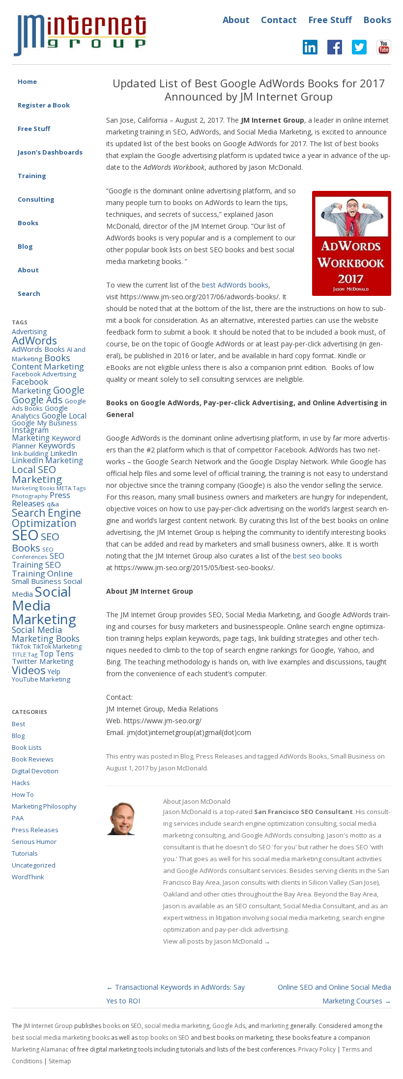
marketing (274, 1026)
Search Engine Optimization (46, 518)
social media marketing (176, 1026)
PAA (18, 818)
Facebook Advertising (44, 373)
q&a (53, 504)
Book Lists (27, 747)
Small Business (352, 756)
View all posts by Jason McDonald (216, 941)
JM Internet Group (48, 1026)
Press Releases (219, 756)
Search (29, 293)
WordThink (28, 876)
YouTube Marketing (41, 679)
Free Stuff (330, 20)
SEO (25, 535)
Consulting (36, 199)
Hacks (21, 782)
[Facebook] (329, 49)
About (236, 20)
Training (32, 175)
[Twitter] (354, 49)
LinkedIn (63, 453)
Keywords (56, 445)
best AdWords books (235, 284)
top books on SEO (164, 1037)
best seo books (317, 555)
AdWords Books (303, 756)
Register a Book (44, 105)
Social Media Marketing (44, 605)
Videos (29, 670)
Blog (25, 246)
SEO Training (38, 560)
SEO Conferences (33, 553)
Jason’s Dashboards (50, 152)
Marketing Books (33, 488)
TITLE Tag (24, 654)
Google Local (64, 415)
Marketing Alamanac (40, 1049)
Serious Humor (34, 841)
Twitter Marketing (43, 661)
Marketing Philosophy (44, 806)
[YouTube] (379, 49)
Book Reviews (33, 759)
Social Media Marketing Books (46, 634)
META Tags (71, 488)
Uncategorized (34, 865)
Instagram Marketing (31, 433)
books (111, 1026)
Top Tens (56, 653)
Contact (279, 20)
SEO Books (35, 541)
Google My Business (44, 422)
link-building (30, 453)
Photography (30, 496)
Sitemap (60, 1061)
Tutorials (25, 853)
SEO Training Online (42, 569)
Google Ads (37, 399)
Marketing (37, 479)
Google (69, 390)
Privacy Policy (317, 1049)
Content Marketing (48, 366)
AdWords (34, 340)
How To (23, 794)
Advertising (29, 331)
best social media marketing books (61, 1037)
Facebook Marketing (31, 386)
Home (27, 81)
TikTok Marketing (57, 646)
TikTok (21, 646)
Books (377, 20)
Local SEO (34, 469)
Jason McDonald (183, 767)
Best (18, 723)
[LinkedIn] (310, 49)
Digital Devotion (35, 770)
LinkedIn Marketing (47, 460)
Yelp (54, 671)
